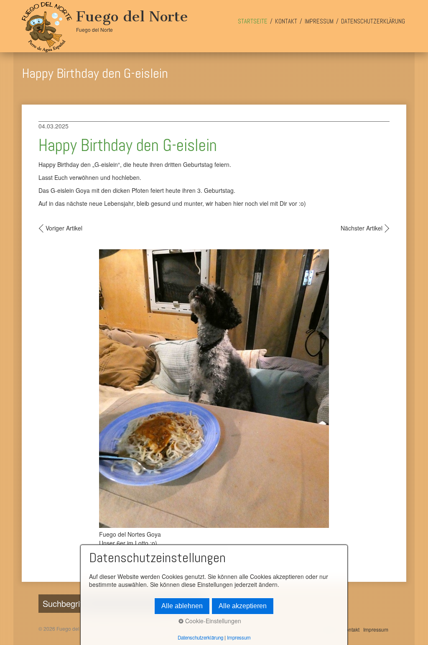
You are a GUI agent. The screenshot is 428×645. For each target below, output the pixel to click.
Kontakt (286, 21)
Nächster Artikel (361, 228)
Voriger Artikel (64, 228)
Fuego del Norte (132, 16)
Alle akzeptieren (243, 605)
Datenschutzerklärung (373, 21)
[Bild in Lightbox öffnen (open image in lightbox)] (214, 388)
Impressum (319, 21)
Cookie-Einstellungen (212, 621)
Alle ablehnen (182, 605)
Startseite (253, 21)
